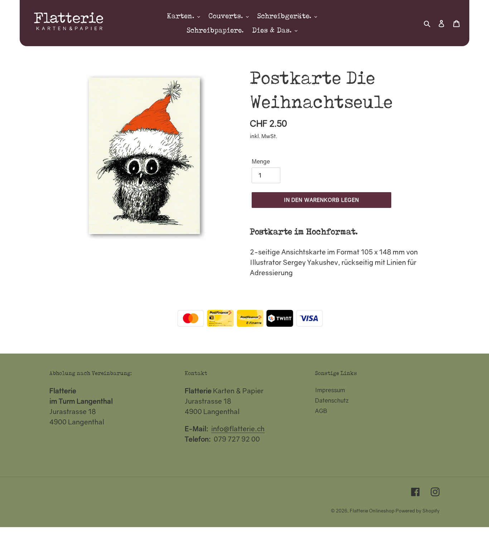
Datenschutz (332, 400)
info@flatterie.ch (238, 428)
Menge (261, 161)
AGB (321, 410)
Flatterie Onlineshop (372, 511)
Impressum (330, 390)
